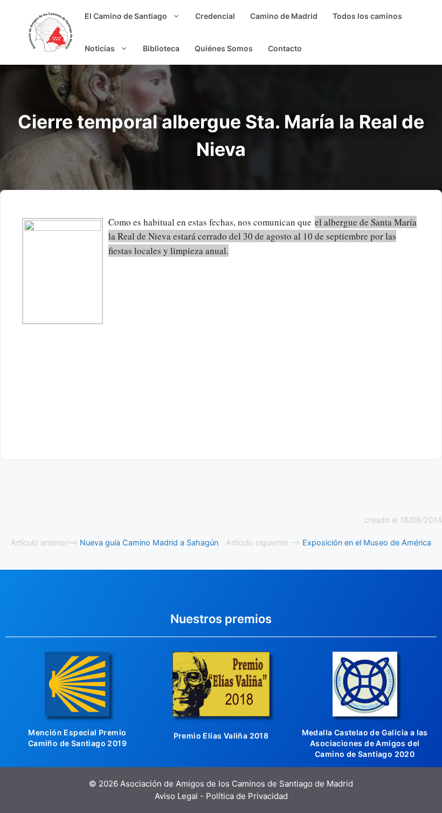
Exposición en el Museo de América (366, 542)
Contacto (285, 48)
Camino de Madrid (283, 16)
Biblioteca (161, 48)
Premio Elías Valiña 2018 (221, 735)
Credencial (215, 16)
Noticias (100, 48)
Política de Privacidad (247, 796)
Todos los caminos (367, 16)
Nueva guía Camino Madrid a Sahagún (149, 542)
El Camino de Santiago (126, 16)
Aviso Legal (176, 796)
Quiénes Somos (224, 48)
